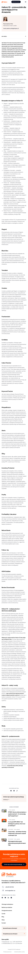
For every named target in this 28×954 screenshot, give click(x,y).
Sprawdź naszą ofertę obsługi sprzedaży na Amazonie (12, 766)
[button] (14, 35)
